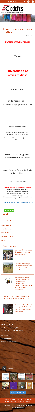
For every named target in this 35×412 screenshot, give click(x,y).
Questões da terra (6, 229)
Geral (3, 240)
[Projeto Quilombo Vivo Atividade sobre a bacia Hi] (21, 385)
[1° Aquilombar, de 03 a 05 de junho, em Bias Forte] (29, 376)
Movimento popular (7, 236)
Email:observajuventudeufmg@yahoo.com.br (18, 202)
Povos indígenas (6, 225)
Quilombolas (5, 233)
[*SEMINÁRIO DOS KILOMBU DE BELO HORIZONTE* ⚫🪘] (29, 385)
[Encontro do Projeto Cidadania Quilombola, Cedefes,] (5, 385)
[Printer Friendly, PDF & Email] (9, 210)
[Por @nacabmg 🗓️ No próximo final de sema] (5, 376)
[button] (24, 1)
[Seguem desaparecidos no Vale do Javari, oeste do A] (21, 376)
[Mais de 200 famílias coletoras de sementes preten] (13, 376)
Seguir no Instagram (18, 392)
